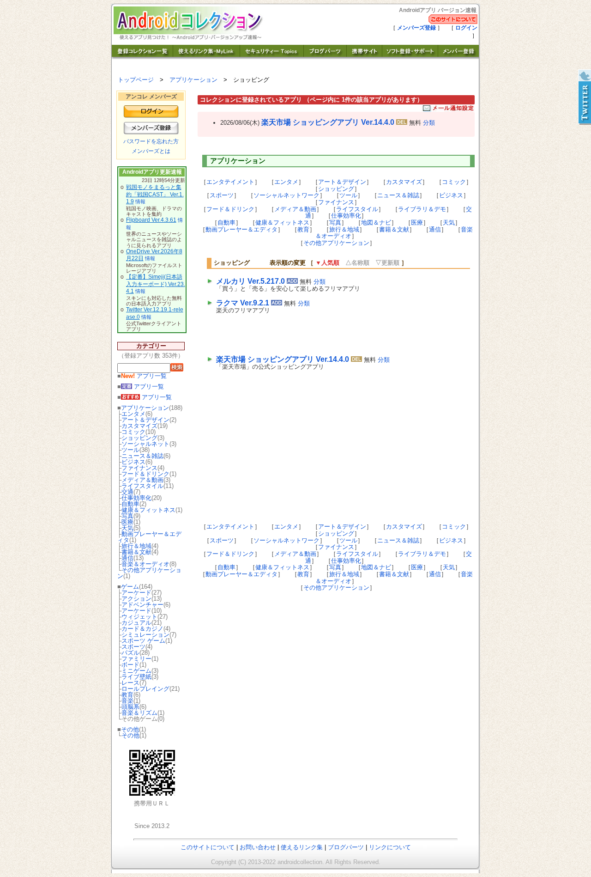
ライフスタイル (142, 485)
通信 (127, 557)
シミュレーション (145, 634)
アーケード (136, 592)
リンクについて (390, 847)
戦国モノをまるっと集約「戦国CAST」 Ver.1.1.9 (155, 194)
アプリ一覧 (144, 375)
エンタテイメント (230, 181)
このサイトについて (208, 847)
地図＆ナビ (376, 222)
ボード (130, 664)
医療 (127, 521)
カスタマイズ (139, 425)
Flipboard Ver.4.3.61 (151, 220)
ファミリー (136, 658)
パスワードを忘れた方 (151, 141)
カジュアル (136, 622)
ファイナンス (139, 467)
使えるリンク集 (302, 847)
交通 (127, 491)
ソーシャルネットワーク (286, 195)
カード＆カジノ (142, 628)
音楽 (127, 700)
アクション (136, 598)
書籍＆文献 (136, 551)
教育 (127, 694)
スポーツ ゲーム (143, 640)
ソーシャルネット (145, 443)
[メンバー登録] (458, 57)
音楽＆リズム (139, 712)
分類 (429, 122)
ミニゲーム (136, 670)
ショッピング (139, 437)
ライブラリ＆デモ (422, 209)
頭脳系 (130, 706)
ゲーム (130, 586)
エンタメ (133, 413)
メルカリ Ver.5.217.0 (250, 281)
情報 (140, 201)
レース (130, 682)
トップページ (136, 79)
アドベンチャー (142, 604)
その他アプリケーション (149, 572)
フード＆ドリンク (145, 473)
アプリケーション (193, 79)
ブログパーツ (346, 847)
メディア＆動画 (142, 479)
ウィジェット (139, 616)
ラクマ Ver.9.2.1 (242, 303)
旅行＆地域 (136, 545)
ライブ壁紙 (136, 676)
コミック (133, 431)
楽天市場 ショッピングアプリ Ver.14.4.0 (327, 122)
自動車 (130, 503)
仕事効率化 (136, 497)
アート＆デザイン (145, 419)
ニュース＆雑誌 (142, 455)
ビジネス (133, 461)
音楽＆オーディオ (145, 563)
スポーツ (133, 646)
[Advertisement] (324, 333)
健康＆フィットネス (148, 509)
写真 (127, 515)
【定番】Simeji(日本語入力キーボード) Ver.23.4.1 (155, 284)
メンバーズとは (151, 151)
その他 (130, 729)
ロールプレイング (145, 688)
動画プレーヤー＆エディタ (149, 536)
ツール (130, 449)
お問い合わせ (258, 847)
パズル (130, 652)
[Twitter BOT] (584, 97)
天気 (127, 527)
